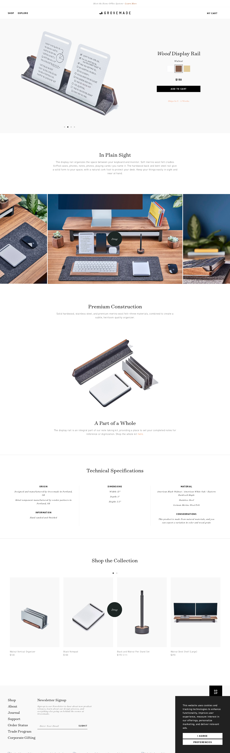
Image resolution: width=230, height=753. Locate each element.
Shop (11, 13)
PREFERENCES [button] (202, 742)
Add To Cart (179, 88)
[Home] (115, 13)
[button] (10, 240)
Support (14, 718)
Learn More (131, 3)
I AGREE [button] (202, 736)
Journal (14, 712)
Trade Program (19, 731)
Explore (23, 13)
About (12, 706)
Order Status (18, 725)
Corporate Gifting (21, 737)
